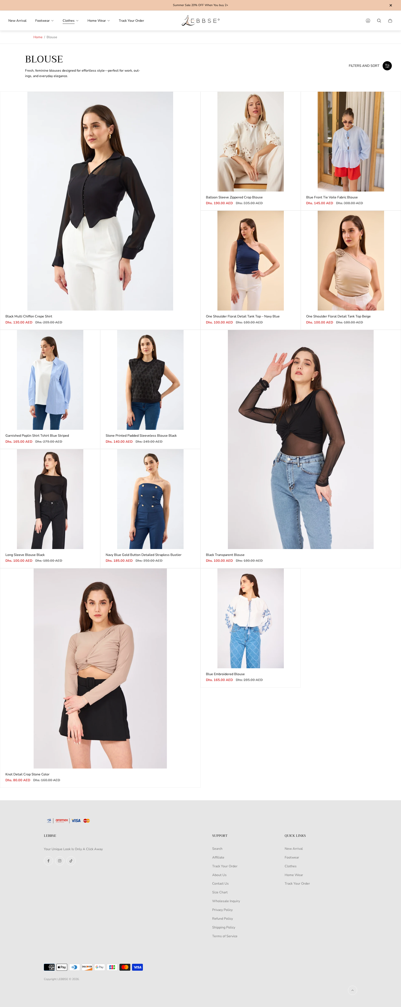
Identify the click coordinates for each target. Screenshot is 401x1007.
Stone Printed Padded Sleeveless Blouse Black (141, 436)
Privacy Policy (222, 910)
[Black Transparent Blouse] (301, 439)
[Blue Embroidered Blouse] (251, 618)
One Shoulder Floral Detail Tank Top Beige (338, 316)
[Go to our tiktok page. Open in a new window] (71, 860)
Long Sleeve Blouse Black (25, 555)
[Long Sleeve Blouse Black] (50, 499)
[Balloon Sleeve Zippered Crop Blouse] (251, 142)
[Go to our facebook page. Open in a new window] (48, 860)
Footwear (292, 857)
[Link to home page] (70, 821)
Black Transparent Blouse (225, 555)
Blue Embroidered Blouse (225, 674)
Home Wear (294, 875)
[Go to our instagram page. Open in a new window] (59, 860)
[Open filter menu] (387, 65)
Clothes (291, 866)
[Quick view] (190, 101)
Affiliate (218, 857)
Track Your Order (224, 866)
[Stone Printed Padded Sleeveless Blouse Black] (150, 380)
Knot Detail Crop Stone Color (27, 774)
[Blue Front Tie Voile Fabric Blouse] (351, 142)
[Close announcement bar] (390, 5)
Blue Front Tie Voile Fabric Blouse (332, 197)
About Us (219, 875)
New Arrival (294, 848)
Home (38, 37)
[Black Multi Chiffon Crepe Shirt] (100, 201)
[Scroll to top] (352, 990)
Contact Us (220, 883)
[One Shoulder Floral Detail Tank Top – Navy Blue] (251, 261)
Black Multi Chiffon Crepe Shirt (28, 316)
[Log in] (368, 20)
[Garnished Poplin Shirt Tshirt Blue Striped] (50, 380)
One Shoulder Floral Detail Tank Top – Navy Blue (243, 316)
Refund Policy (222, 918)
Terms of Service (224, 936)
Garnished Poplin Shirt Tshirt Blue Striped (37, 436)
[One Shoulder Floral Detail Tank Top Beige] (351, 261)
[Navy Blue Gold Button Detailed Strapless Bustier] (150, 499)
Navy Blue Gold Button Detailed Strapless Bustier (143, 555)
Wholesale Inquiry (226, 901)
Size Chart (220, 892)
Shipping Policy (223, 927)
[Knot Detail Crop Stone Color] (100, 668)
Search (217, 848)
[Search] (379, 20)
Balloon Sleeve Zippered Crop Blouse (234, 197)
